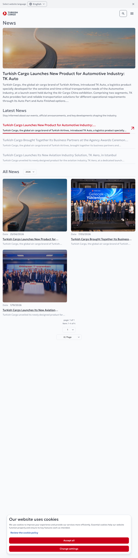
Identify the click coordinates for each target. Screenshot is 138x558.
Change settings (69, 548)
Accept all (69, 540)
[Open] (33, 172)
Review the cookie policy (24, 532)
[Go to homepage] (10, 13)
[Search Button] (123, 13)
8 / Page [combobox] (68, 337)
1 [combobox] (67, 329)
